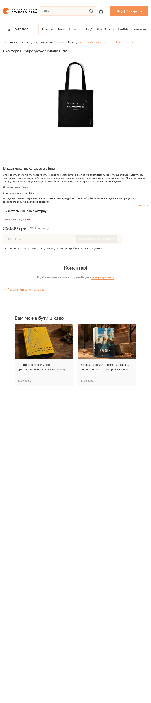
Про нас (48, 29)
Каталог (21, 29)
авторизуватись (102, 277)
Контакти (139, 29)
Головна (9, 42)
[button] (75, 210)
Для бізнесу (105, 29)
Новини (74, 29)
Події (88, 29)
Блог (61, 29)
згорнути (143, 205)
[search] (91, 11)
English (123, 29)
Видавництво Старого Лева (54, 42)
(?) (48, 228)
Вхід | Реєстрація (129, 11)
